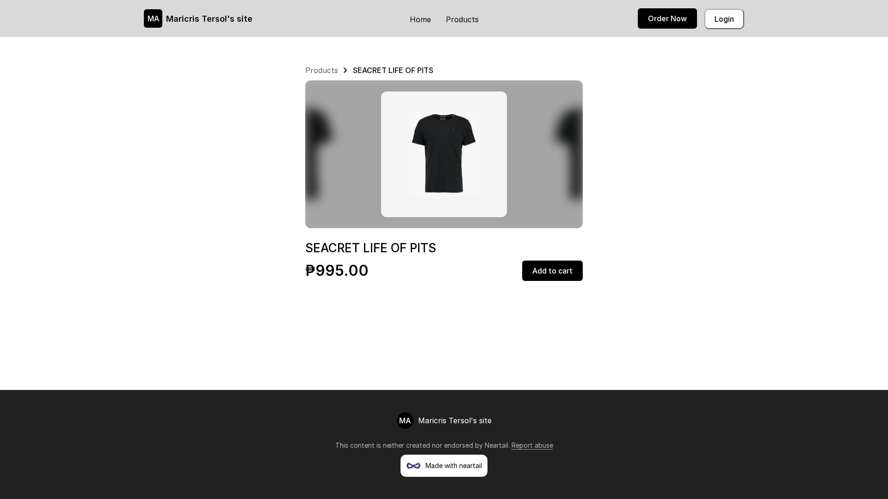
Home (420, 19)
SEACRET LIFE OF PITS (393, 70)
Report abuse (532, 445)
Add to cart (552, 270)
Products (462, 19)
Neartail (496, 445)
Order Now (667, 18)
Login (724, 19)
